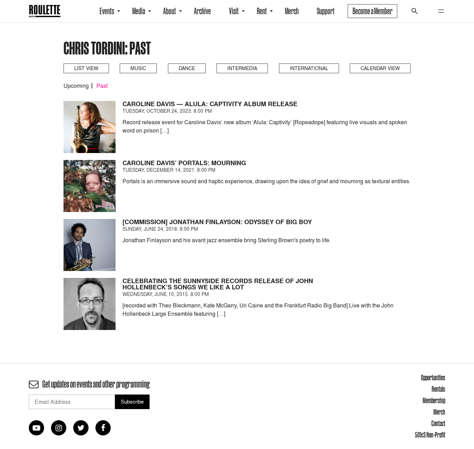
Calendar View (380, 68)
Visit (234, 11)
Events (107, 11)
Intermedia (242, 68)
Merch (292, 11)
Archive (202, 11)
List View (86, 68)
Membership (434, 400)
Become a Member (372, 11)
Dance (187, 68)
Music (138, 68)
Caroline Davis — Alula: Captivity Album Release (209, 104)
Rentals (438, 388)
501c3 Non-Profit (430, 434)
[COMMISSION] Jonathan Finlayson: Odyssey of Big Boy (217, 222)
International (309, 68)
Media (138, 11)
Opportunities (433, 377)
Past (102, 85)
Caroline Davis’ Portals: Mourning (184, 163)
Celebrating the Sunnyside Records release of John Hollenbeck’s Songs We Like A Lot (217, 284)
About (169, 11)
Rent (262, 11)
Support (326, 11)
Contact (438, 423)
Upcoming (76, 85)
